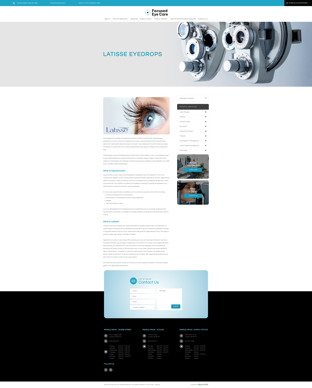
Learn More (193, 170)
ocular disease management (189, 145)
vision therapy (184, 112)
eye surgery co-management (189, 140)
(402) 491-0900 (95, 3)
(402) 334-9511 (61, 3)
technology (183, 150)
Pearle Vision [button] (145, 19)
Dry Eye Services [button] (120, 19)
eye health (183, 126)
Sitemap (157, 384)
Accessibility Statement (138, 384)
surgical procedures (186, 131)
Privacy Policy (150, 384)
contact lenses (185, 121)
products (183, 136)
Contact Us (203, 19)
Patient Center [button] (160, 19)
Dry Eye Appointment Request (183, 19)
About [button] (107, 19)
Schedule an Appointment (298, 3)
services (182, 117)
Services (134, 19)
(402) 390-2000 (33, 3)
